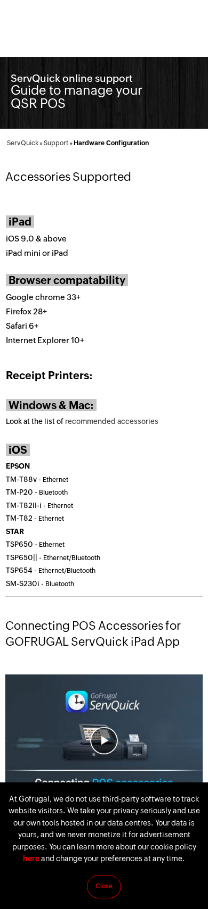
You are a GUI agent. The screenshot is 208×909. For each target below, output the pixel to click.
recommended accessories (111, 421)
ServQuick (22, 143)
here (31, 858)
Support (56, 143)
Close (104, 886)
